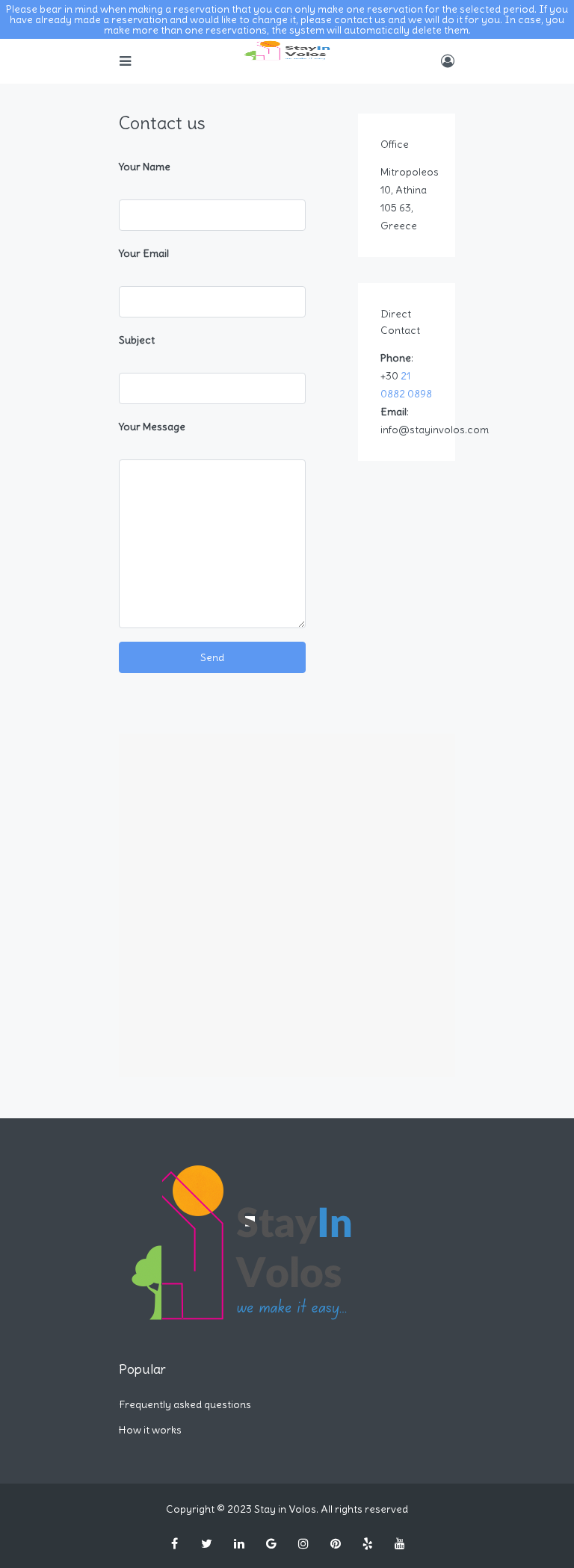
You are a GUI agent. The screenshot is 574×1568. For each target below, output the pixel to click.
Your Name (144, 166)
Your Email (144, 253)
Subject (137, 340)
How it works (150, 1430)
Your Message (152, 426)
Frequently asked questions (185, 1404)
